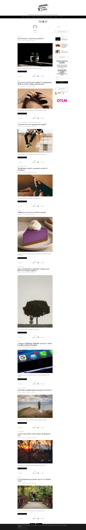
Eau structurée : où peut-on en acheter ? (31, 39)
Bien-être (19, 36)
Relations (40, 122)
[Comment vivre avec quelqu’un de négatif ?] (35, 140)
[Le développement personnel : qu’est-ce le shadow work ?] (35, 497)
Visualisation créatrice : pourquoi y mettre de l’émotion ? (32, 169)
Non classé (19, 210)
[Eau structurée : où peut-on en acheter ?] (35, 54)
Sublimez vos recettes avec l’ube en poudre (32, 212)
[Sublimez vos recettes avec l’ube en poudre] (35, 234)
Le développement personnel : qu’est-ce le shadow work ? (34, 480)
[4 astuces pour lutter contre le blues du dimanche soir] (35, 451)
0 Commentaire (28, 40)
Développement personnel (23, 122)
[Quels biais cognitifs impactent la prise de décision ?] (35, 406)
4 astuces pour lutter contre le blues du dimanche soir (34, 435)
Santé (21, 36)
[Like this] (37, 76)
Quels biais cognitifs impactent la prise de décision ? (35, 390)
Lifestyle (19, 80)
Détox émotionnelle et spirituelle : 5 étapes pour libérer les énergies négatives (33, 270)
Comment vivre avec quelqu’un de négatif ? (32, 125)
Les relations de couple (35, 122)
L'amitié (28, 122)
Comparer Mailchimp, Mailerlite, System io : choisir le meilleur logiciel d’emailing (35, 344)
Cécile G (35, 30)
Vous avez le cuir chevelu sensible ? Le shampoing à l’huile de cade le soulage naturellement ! (35, 83)
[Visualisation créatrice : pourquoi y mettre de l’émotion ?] (35, 185)
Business (19, 341)
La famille (31, 122)
